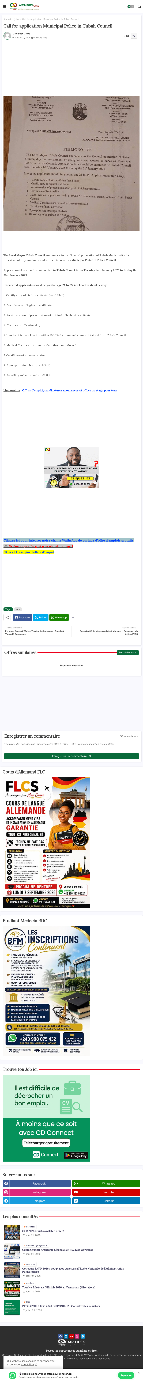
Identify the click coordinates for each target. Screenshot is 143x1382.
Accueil (7, 19)
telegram (39, 1201)
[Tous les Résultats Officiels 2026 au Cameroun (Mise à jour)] (12, 1289)
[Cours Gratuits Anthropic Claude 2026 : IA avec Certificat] (12, 1251)
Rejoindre (126, 1375)
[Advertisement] (71, 66)
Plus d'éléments (128, 652)
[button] (130, 6)
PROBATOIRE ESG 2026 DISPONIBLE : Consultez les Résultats (61, 1306)
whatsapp (108, 1183)
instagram (39, 1192)
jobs (16, 19)
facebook (39, 1183)
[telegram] (83, 1336)
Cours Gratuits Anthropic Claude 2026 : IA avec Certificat (57, 1249)
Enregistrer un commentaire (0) (71, 756)
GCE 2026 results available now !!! (43, 1231)
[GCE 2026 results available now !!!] (12, 1232)
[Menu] (4, 6)
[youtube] (71, 1336)
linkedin (108, 1201)
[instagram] (77, 1336)
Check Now (27, 1364)
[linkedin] (66, 1336)
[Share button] (73, 617)
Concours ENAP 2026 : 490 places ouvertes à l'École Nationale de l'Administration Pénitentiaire (73, 1270)
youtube (108, 1192)
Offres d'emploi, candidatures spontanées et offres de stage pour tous (69, 390)
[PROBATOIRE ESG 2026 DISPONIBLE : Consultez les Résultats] (12, 1307)
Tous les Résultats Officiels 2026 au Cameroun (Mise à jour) (58, 1287)
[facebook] (60, 1336)
